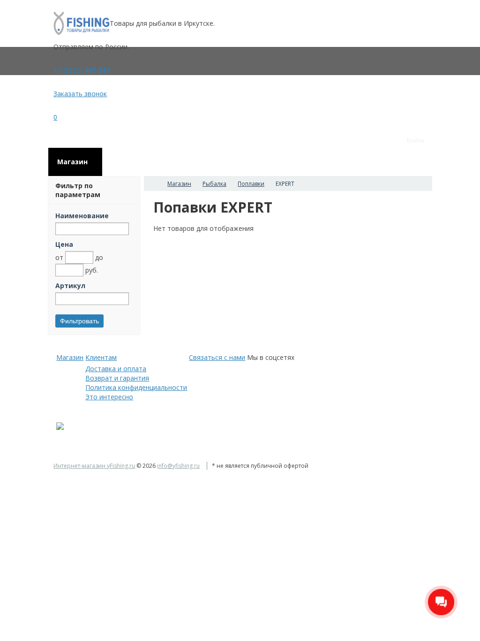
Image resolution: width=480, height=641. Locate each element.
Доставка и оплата (115, 368)
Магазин (69, 357)
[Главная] (152, 183)
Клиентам (101, 357)
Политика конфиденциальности (136, 387)
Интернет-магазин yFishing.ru (94, 466)
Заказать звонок (80, 93)
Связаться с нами (217, 357)
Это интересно (109, 396)
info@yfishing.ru (178, 466)
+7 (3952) (81, 70)
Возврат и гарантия (117, 378)
